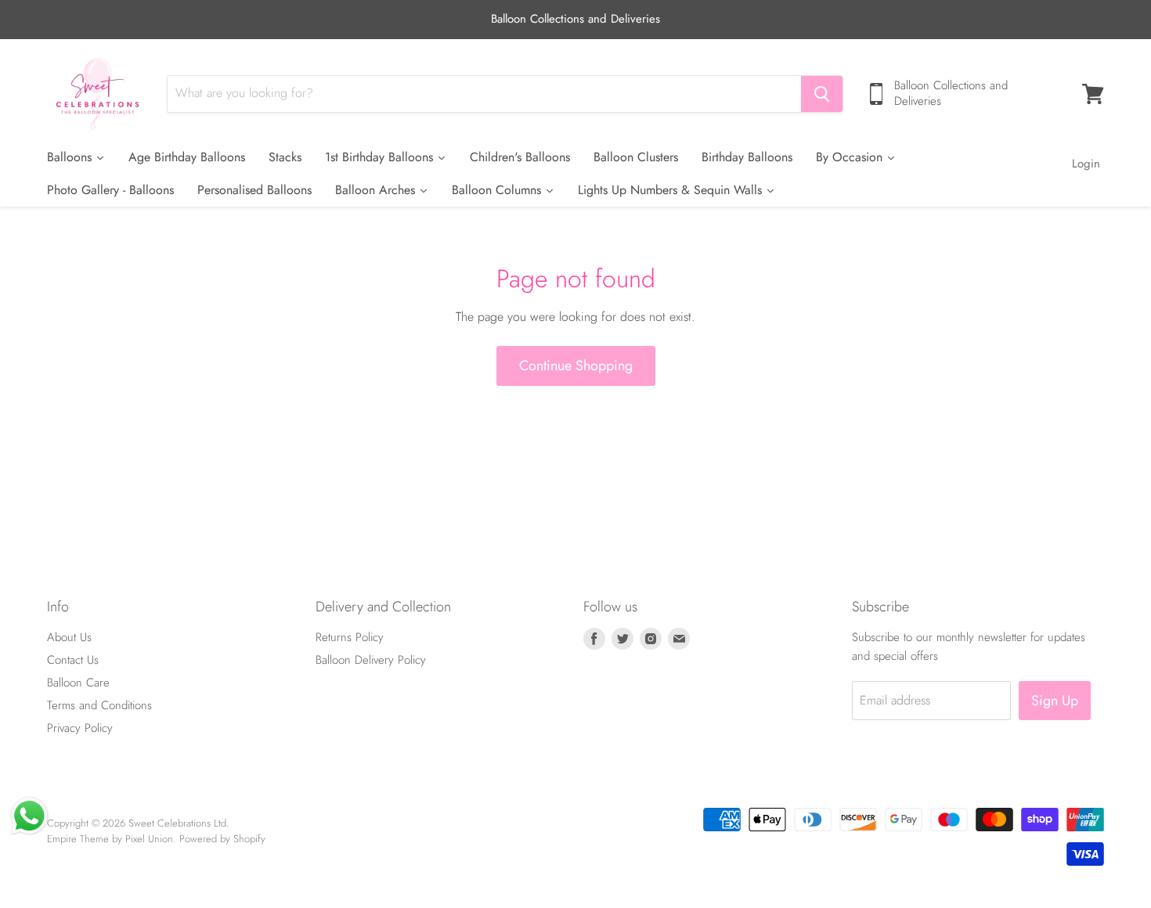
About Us (69, 637)
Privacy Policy (80, 728)
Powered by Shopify (222, 838)
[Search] (822, 94)
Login (1086, 163)
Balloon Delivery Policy (371, 659)
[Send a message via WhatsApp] (29, 816)
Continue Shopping (576, 365)
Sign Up (1054, 700)
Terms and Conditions (99, 705)
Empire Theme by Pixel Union (110, 838)
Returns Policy (350, 637)
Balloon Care (78, 682)
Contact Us (73, 659)
